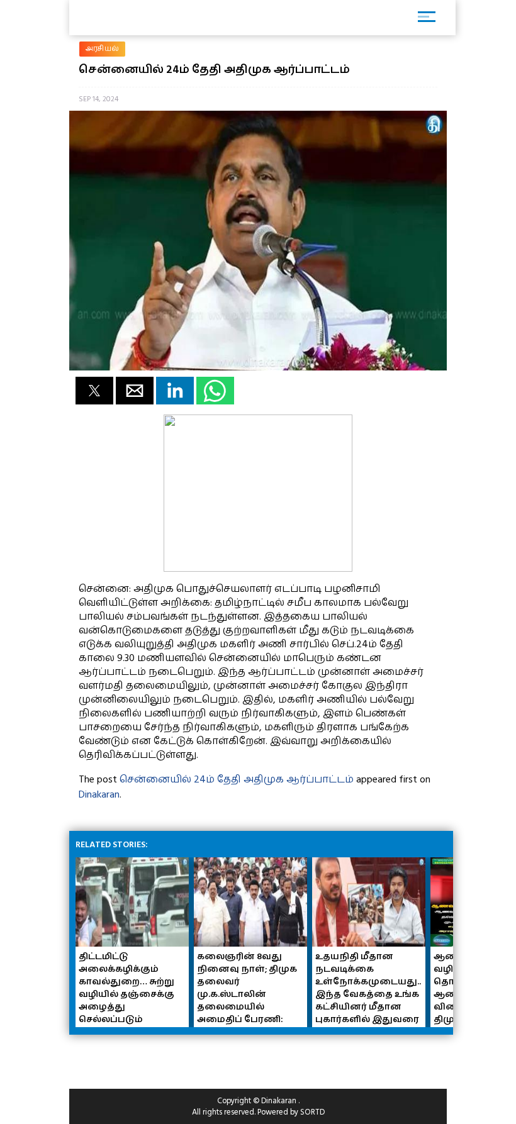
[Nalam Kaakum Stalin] (258, 569)
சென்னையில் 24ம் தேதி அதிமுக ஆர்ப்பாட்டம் (237, 779)
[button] (94, 390)
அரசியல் (102, 48)
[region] (170, 1056)
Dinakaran (99, 794)
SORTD (312, 1112)
